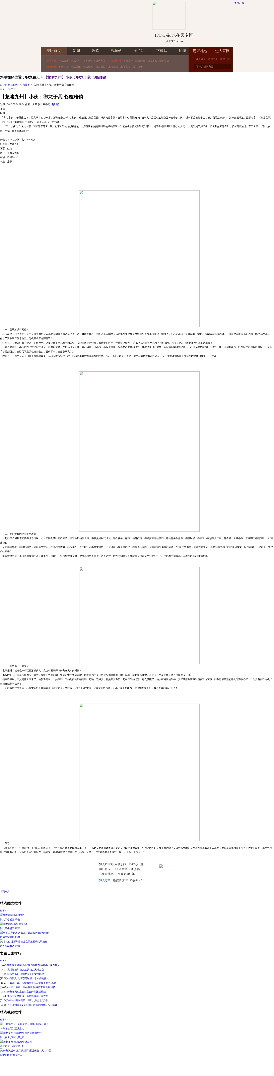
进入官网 (222, 51)
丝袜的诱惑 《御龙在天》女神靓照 (25, 974)
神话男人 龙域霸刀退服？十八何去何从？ (29, 978)
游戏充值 (213, 59)
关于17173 (103, 1066)
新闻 (76, 51)
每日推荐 (128, 60)
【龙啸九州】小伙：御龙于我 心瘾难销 (75, 77)
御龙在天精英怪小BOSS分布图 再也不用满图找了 (33, 965)
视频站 (116, 51)
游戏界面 (100, 60)
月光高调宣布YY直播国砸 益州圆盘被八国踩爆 (32, 1004)
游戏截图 (76, 66)
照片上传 (138, 66)
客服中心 (161, 1066)
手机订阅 (239, 3)
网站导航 (172, 1066)
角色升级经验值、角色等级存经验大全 (27, 996)
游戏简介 (76, 60)
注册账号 (201, 59)
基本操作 (88, 60)
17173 (3, 84)
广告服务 (127, 1066)
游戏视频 (88, 66)
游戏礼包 (200, 51)
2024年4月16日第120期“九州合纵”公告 (27, 1000)
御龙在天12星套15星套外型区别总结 (26, 991)
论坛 (182, 51)
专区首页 (54, 51)
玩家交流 (164, 60)
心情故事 (25, 84)
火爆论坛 (64, 66)
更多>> (4, 910)
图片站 (139, 51)
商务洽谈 (138, 1066)
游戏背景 (64, 60)
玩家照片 (100, 66)
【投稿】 (55, 104)
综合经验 (140, 60)
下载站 (161, 51)
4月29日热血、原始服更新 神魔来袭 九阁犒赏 (31, 987)
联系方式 (149, 1066)
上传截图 (113, 66)
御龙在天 (13, 84)
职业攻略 (152, 60)
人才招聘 (115, 1066)
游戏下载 (225, 59)
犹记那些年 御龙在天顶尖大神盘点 (25, 969)
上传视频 (125, 66)
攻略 (95, 51)
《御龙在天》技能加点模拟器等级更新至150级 (32, 982)
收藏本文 (5, 891)
